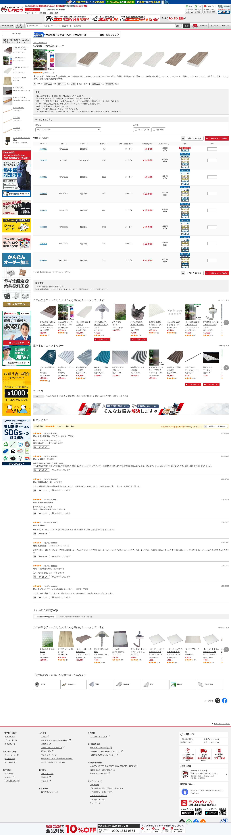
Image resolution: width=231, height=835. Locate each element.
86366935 (43, 177)
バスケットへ (103, 339)
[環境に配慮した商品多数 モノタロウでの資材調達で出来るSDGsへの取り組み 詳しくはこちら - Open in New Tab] (16, 465)
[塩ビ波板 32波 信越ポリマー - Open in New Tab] (120, 358)
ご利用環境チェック (98, 799)
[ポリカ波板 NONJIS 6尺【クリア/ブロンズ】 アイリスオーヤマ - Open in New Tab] (48, 312)
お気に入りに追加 (194, 138)
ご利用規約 (94, 785)
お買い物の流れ (186, 739)
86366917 (43, 149)
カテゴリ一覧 (10, 737)
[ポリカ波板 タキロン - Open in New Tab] (120, 312)
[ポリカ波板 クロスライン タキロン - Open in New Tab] (48, 639)
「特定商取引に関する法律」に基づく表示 (106, 788)
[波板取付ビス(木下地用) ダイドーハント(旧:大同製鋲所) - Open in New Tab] (102, 639)
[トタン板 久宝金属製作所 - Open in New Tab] (120, 639)
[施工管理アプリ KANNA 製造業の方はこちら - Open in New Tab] (16, 365)
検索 (187, 26)
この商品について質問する (45, 616)
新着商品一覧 (10, 744)
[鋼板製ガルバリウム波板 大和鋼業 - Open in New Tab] (66, 358)
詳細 (177, 26)
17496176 (43, 160)
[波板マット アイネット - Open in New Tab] (211, 358)
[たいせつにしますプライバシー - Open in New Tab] (223, 822)
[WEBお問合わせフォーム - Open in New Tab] (189, 9)
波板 (126, 396)
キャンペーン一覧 (12, 755)
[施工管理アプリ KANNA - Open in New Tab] (16, 345)
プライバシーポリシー (98, 796)
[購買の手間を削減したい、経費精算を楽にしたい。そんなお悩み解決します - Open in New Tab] (131, 409)
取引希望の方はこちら (50, 792)
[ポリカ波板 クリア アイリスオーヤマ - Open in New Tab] (66, 312)
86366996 (43, 227)
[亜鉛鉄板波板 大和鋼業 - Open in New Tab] (84, 358)
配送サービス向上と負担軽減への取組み (57, 759)
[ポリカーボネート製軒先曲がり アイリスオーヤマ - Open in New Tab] (84, 639)
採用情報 (42, 770)
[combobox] (108, 26)
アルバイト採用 (47, 774)
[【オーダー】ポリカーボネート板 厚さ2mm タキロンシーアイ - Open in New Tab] (175, 639)
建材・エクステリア (103, 396)
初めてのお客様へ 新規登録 (56, 9)
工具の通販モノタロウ (56, 396)
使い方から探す (11, 762)
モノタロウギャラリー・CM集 (53, 762)
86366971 (43, 210)
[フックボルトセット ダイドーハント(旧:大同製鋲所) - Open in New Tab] (138, 639)
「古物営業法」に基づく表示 (101, 792)
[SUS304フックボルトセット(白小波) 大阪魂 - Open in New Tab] (211, 312)
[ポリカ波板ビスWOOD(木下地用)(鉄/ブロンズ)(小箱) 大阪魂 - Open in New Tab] (138, 312)
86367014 (43, 244)
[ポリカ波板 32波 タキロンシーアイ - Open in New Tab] (175, 312)
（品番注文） (19, 25)
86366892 (43, 260)
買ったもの (214, 25)
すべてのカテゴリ (33, 26)
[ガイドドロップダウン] (210, 11)
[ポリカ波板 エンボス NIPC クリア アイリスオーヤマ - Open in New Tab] (193, 312)
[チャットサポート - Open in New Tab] (198, 9)
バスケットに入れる (219, 138)
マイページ (29, 13)
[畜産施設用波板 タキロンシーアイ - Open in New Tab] (157, 312)
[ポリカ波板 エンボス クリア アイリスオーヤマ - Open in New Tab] (84, 312)
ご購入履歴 (53, 13)
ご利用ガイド (189, 734)
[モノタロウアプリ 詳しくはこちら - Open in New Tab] (203, 802)
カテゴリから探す (7, 25)
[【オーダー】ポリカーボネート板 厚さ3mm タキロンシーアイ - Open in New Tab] (157, 639)
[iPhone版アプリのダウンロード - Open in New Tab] (191, 812)
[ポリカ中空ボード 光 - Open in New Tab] (193, 639)
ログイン (32, 9)
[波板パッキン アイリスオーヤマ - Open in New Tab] (193, 358)
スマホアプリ (10, 777)
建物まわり (117, 396)
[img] (13, 9)
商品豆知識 (9, 774)
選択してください (44, 130)
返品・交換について (212, 742)
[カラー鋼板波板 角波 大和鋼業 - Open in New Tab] (48, 358)
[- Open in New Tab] (188, 754)
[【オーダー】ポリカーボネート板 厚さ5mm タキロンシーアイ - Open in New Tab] (211, 639)
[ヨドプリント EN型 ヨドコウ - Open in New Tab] (66, 639)
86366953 (43, 194)
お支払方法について (212, 739)
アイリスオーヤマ (40, 43)
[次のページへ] (226, 322)
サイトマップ (95, 803)
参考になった (43, 447)
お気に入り (225, 25)
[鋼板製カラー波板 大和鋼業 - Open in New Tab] (102, 358)
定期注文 (42, 13)
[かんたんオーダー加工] (16, 307)
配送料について (186, 742)
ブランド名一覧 (11, 740)
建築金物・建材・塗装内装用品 (80, 396)
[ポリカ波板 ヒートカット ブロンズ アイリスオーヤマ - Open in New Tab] (157, 358)
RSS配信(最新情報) (12, 781)
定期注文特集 (10, 759)
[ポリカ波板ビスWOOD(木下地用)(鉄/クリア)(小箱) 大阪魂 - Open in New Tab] (102, 312)
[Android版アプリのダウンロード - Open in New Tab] (216, 812)
